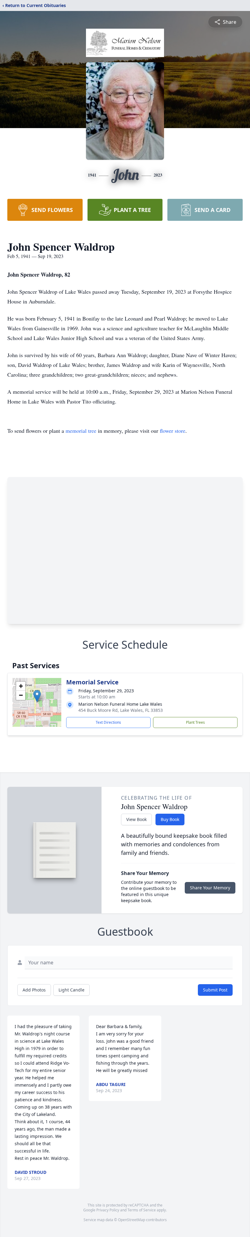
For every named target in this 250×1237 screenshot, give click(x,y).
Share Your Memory (210, 888)
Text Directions (108, 722)
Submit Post (215, 990)
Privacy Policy (107, 1210)
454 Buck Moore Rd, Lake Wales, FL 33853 (120, 710)
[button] (37, 696)
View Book (136, 819)
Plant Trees (195, 722)
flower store (172, 430)
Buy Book (170, 819)
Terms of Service (141, 1210)
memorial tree (81, 430)
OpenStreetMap (131, 1219)
